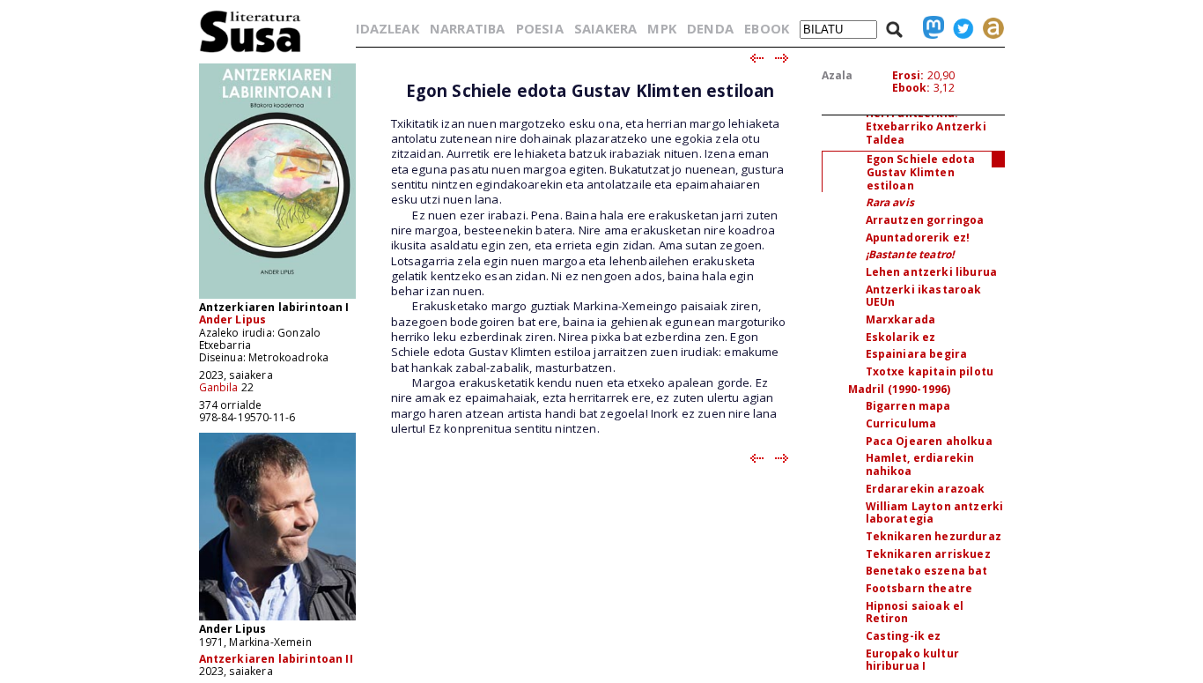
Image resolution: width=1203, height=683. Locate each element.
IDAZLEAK (387, 28)
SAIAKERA (605, 28)
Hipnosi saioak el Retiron (915, 612)
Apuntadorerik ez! (918, 237)
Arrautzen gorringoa (925, 219)
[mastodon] (929, 28)
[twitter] (959, 28)
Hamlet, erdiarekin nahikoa (920, 464)
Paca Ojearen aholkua (929, 441)
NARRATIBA (467, 28)
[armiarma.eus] (989, 28)
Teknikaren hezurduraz (933, 536)
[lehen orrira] (250, 51)
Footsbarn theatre (919, 588)
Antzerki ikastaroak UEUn (924, 296)
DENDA (710, 28)
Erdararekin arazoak (925, 488)
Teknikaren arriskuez (928, 553)
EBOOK (766, 28)
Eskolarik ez (901, 337)
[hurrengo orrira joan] (782, 59)
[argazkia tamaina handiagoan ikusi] (277, 619)
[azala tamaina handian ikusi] (277, 297)
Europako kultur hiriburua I (912, 660)
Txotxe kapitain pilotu (930, 371)
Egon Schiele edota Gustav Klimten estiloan (921, 172)
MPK (661, 28)
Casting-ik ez (903, 635)
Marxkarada (901, 319)
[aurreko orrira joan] (756, 59)
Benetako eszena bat (927, 570)
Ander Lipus (233, 319)
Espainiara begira (917, 353)
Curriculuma (901, 423)
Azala (837, 75)
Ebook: (911, 87)
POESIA (540, 28)
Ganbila (219, 387)
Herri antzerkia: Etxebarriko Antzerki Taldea (926, 126)
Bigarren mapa (908, 405)
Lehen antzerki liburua (932, 271)
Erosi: (908, 75)
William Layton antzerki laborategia (935, 513)
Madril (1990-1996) (899, 389)
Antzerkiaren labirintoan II (276, 658)
